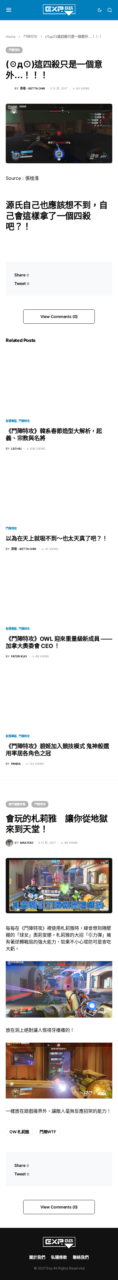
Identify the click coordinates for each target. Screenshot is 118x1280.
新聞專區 (11, 421)
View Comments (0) (59, 316)
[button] (9, 10)
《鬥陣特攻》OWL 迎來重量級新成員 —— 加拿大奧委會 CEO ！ (59, 642)
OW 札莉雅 (19, 1131)
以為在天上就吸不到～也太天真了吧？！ (57, 538)
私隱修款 (59, 1257)
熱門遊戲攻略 (17, 804)
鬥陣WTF (48, 1131)
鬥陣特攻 (30, 36)
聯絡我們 (81, 1257)
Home (10, 36)
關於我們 (37, 1257)
